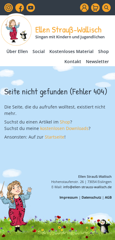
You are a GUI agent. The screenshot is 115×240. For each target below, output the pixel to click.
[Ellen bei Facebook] (19, 7)
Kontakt (72, 61)
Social (39, 51)
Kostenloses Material (71, 51)
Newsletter (97, 61)
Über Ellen (17, 51)
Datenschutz (91, 197)
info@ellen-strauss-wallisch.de (87, 187)
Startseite (54, 137)
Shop (103, 51)
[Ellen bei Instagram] (8, 7)
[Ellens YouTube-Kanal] (30, 7)
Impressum (68, 197)
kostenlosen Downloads (64, 128)
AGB (108, 197)
